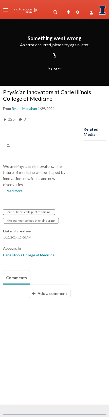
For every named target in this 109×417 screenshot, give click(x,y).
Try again (54, 68)
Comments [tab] (16, 277)
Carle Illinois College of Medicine (29, 255)
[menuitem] (55, 12)
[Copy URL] (54, 56)
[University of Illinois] (102, 10)
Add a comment (52, 293)
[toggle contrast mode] (77, 12)
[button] (7, 9)
